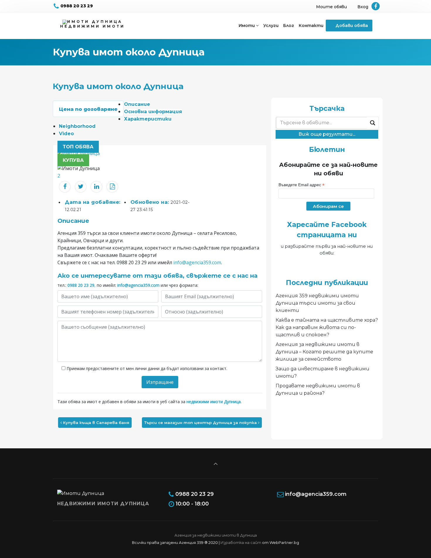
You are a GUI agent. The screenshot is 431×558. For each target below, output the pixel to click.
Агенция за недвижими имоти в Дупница (215, 535)
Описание (137, 104)
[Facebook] (375, 6)
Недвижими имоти (92, 26)
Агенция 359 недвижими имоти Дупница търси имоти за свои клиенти (317, 303)
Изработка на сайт (240, 542)
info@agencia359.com (197, 262)
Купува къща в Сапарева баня (95, 422)
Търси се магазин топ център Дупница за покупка (201, 422)
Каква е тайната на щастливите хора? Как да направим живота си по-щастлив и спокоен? (327, 327)
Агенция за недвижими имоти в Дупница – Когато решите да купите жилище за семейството (324, 352)
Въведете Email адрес (302, 185)
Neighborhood (77, 126)
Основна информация (153, 111)
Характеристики (148, 119)
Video (66, 133)
